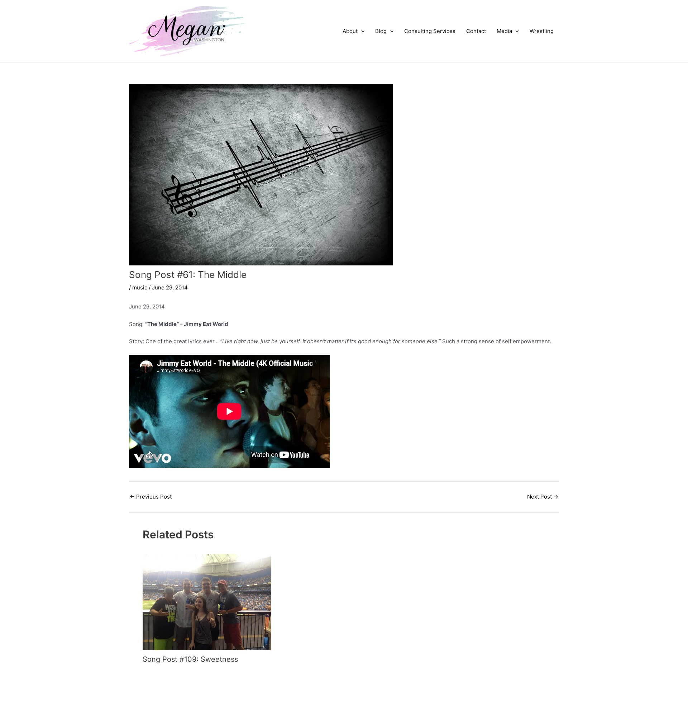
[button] (361, 31)
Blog (381, 31)
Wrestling (542, 31)
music (139, 287)
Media (504, 31)
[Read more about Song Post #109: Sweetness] (207, 601)
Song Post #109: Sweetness (190, 659)
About (350, 31)
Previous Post (151, 496)
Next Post (542, 496)
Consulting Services (429, 31)
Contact (476, 31)
